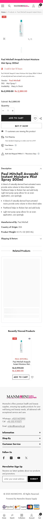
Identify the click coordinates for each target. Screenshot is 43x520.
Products (11, 12)
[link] (21, 312)
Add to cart (16, 118)
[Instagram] (11, 458)
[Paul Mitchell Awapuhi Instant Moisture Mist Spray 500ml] (21, 346)
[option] (21, 28)
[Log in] (33, 6)
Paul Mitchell (14, 80)
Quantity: (5, 105)
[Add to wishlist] (35, 118)
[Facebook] (4, 458)
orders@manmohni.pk (16, 426)
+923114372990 (18, 418)
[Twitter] (26, 458)
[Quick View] (29, 338)
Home (3, 12)
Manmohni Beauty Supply (27, 498)
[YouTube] (19, 458)
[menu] (2, 5)
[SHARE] (40, 118)
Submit (34, 479)
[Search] (9, 6)
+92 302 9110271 (14, 421)
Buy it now (21, 126)
